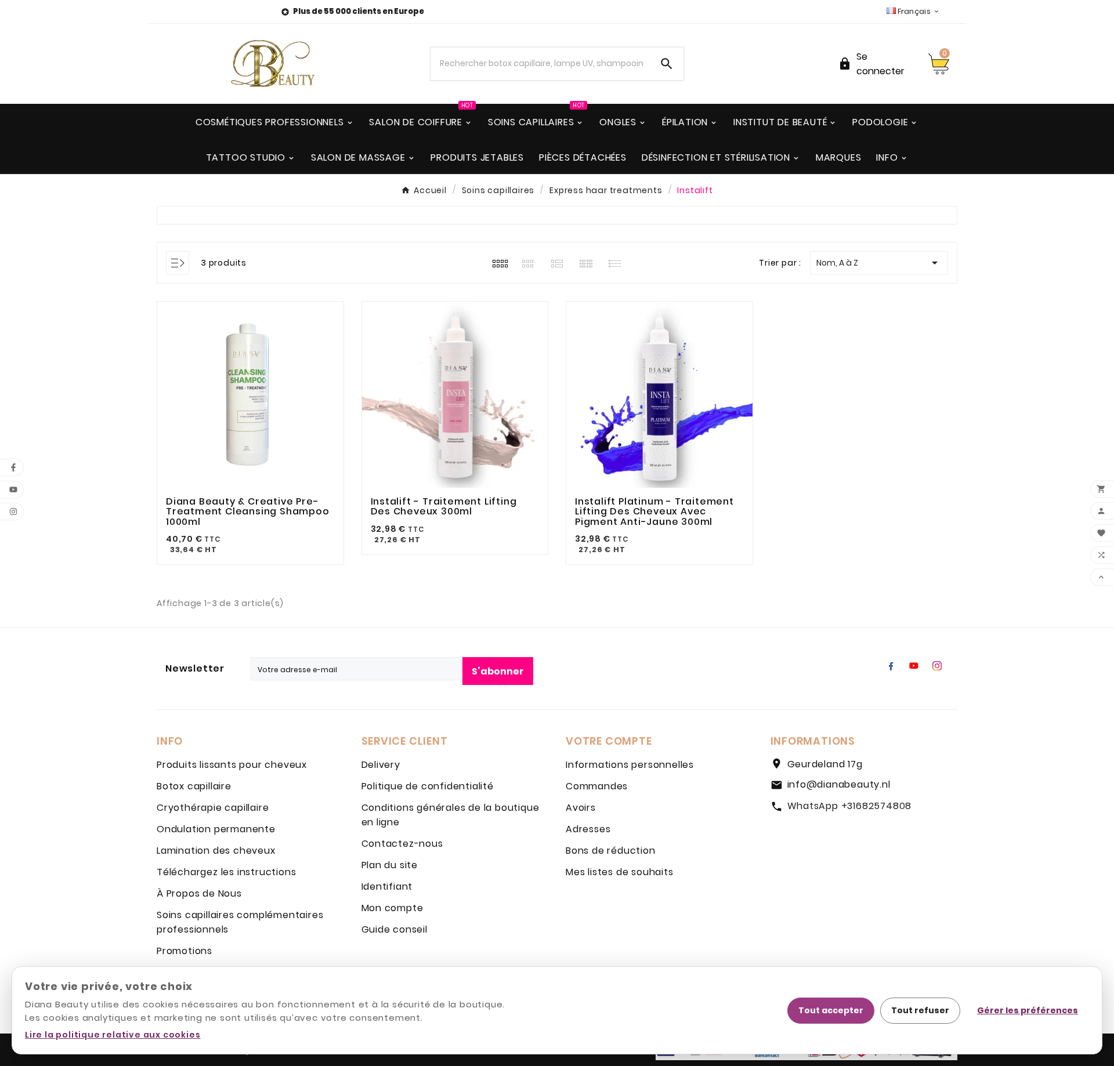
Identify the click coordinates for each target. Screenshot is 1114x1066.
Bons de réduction (611, 850)
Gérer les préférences (1027, 1010)
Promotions (184, 951)
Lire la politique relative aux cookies (112, 1034)
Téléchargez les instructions (226, 872)
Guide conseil (394, 929)
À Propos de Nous (199, 893)
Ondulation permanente (216, 829)
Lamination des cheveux (216, 850)
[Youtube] (914, 666)
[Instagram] (937, 666)
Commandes (597, 786)
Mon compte (392, 908)
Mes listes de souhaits (620, 872)
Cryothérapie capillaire (213, 807)
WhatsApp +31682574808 (849, 806)
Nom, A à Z (879, 263)
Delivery (380, 764)
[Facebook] (890, 666)
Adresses (588, 829)
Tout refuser (920, 1010)
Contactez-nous (402, 843)
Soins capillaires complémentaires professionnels (240, 922)
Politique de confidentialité (427, 786)
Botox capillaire (194, 786)
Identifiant (387, 886)
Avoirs (581, 807)
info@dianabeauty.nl (839, 784)
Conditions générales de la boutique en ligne (450, 815)
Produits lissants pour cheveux (232, 764)
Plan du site (389, 865)
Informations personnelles (630, 764)
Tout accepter (830, 1010)
